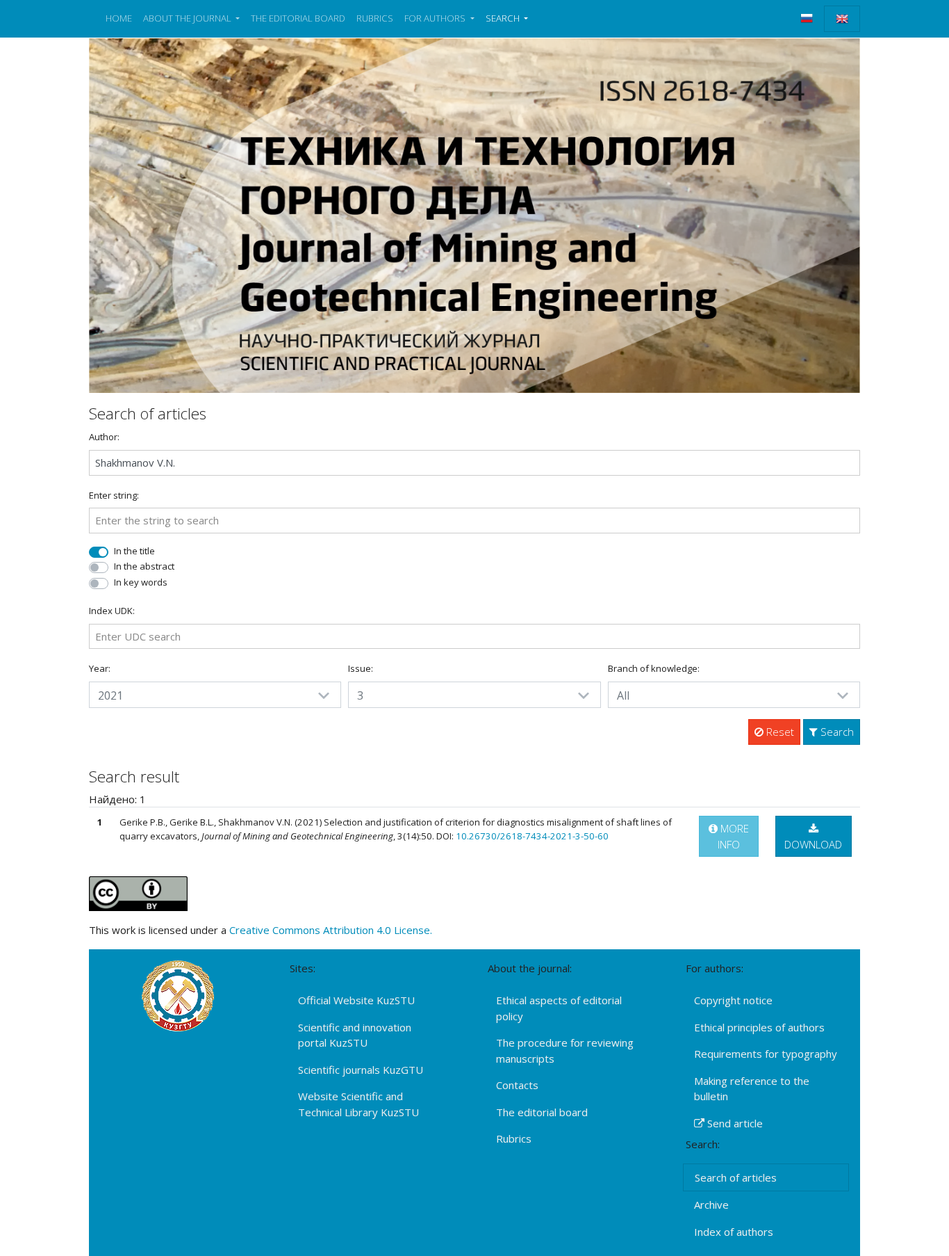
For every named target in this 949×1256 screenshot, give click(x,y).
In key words (140, 582)
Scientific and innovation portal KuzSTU (354, 1035)
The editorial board (542, 1112)
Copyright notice (733, 1000)
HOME (119, 18)
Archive (711, 1204)
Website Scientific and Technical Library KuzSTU (358, 1104)
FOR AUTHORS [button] (436, 18)
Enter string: (114, 495)
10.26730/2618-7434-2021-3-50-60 (532, 836)
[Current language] (842, 19)
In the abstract (144, 566)
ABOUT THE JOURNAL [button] (188, 18)
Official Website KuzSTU (356, 1000)
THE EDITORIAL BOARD (298, 18)
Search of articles (736, 1177)
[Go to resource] (474, 214)
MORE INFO (733, 836)
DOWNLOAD (813, 844)
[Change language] (806, 18)
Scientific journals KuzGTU (360, 1070)
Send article (733, 1123)
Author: (104, 436)
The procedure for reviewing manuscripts (565, 1050)
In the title (134, 551)
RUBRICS (374, 18)
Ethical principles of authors (759, 1027)
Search (836, 732)
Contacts (517, 1085)
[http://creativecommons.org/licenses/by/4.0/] (138, 892)
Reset (779, 732)
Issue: (360, 668)
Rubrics (513, 1138)
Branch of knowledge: (654, 668)
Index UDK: (112, 610)
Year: (99, 668)
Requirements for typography (765, 1054)
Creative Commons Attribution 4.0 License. (330, 930)
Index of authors (733, 1232)
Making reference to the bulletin (751, 1089)
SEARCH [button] (504, 18)
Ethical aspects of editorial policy (559, 1008)
